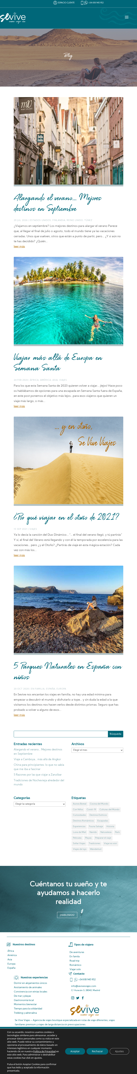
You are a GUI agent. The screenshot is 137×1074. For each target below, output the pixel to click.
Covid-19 (91, 810)
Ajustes (119, 1051)
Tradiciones (94, 843)
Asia (55, 380)
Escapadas (102, 821)
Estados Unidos (40, 220)
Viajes (63, 380)
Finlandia (58, 220)
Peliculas (77, 838)
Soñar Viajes (79, 843)
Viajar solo (75, 969)
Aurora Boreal (79, 804)
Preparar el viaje (103, 838)
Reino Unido (75, 220)
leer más (19, 246)
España (50, 689)
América (45, 380)
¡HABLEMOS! (67, 915)
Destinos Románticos (83, 821)
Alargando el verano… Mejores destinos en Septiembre (57, 204)
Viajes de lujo (79, 849)
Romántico (75, 965)
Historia (110, 827)
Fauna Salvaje (96, 827)
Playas (88, 838)
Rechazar (97, 1051)
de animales (28, 987)
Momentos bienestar (25, 1004)
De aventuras (77, 952)
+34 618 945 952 (96, 3)
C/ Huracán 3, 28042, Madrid (85, 990)
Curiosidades (79, 815)
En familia (38, 689)
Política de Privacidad (44, 1051)
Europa (61, 689)
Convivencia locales (30, 992)
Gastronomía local (24, 1000)
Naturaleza (105, 832)
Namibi (93, 832)
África (34, 380)
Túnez (88, 220)
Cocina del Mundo (99, 804)
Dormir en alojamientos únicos (30, 983)
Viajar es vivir (110, 843)
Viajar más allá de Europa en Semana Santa (58, 363)
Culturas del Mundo (109, 810)
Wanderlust (96, 849)
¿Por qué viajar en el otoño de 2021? (66, 517)
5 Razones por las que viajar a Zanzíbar (38, 775)
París (117, 832)
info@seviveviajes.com (83, 986)
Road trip (74, 961)
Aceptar (75, 1051)
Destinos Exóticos (98, 815)
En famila (75, 956)
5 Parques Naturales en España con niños (68, 672)
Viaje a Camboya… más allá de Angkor (37, 759)
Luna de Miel (79, 832)
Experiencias (79, 827)
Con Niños (78, 810)
